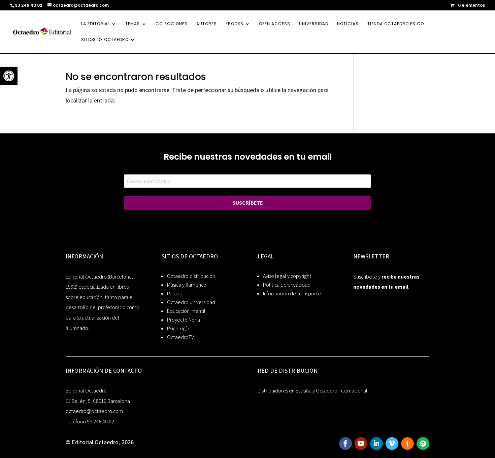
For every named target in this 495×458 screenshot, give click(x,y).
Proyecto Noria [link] (183, 319)
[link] (9, 76)
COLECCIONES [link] (172, 24)
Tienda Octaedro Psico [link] (395, 24)
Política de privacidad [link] (286, 284)
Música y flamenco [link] (186, 284)
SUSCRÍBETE (248, 202)
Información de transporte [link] (292, 293)
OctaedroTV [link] (180, 337)
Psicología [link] (178, 328)
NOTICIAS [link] (348, 24)
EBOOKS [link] (234, 24)
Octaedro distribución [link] (191, 276)
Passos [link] (174, 293)
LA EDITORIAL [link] (95, 24)
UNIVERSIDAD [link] (313, 24)
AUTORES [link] (206, 24)
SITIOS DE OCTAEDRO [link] (105, 39)
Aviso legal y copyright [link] (287, 276)
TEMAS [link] (132, 24)
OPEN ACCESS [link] (274, 24)
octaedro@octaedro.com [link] (94, 411)
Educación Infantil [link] (186, 311)
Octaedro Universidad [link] (191, 302)
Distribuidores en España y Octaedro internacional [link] (312, 390)
